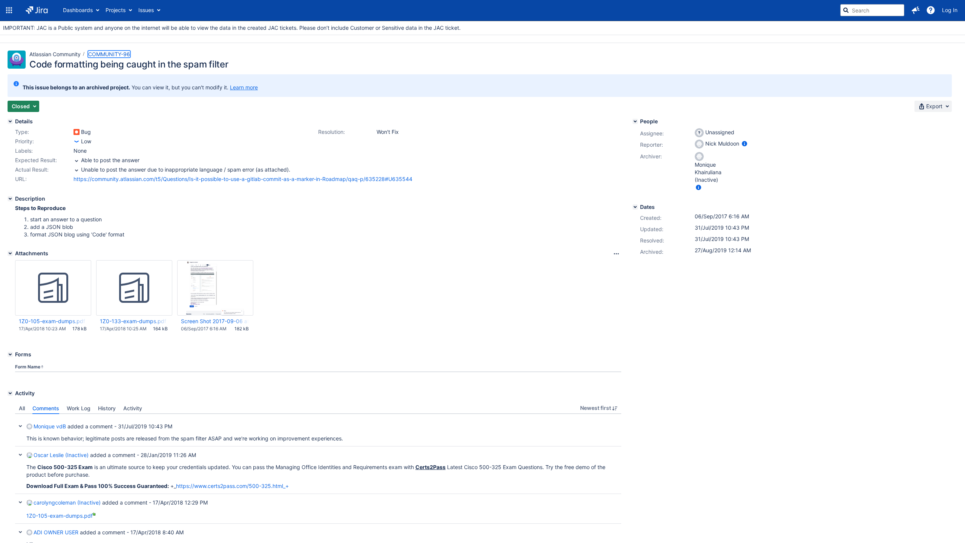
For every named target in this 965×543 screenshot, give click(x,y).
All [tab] (22, 408)
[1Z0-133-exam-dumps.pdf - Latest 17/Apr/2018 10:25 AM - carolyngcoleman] (134, 288)
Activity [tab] (132, 408)
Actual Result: (32, 169)
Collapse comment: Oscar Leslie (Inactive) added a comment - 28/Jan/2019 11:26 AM (20, 455)
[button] (9, 10)
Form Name (27, 367)
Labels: (24, 150)
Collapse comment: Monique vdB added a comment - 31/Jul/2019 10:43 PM (20, 426)
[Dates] (635, 207)
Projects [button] (116, 10)
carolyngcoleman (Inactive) (67, 502)
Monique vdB (50, 426)
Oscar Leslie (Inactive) (61, 455)
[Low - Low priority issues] (77, 141)
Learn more (244, 87)
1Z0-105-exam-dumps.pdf (52, 321)
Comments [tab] (45, 408)
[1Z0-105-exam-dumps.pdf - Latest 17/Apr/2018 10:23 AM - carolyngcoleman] (53, 288)
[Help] (931, 10)
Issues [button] (146, 10)
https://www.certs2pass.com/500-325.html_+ (232, 486)
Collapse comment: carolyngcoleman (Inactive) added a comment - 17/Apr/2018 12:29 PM (20, 502)
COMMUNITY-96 (109, 54)
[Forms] (10, 354)
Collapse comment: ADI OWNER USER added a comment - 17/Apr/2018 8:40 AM (20, 532)
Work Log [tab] (78, 408)
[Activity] (10, 393)
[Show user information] (744, 143)
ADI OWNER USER (56, 532)
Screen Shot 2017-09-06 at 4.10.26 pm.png (215, 321)
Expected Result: (36, 160)
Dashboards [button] (78, 10)
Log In (949, 10)
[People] (635, 121)
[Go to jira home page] (37, 10)
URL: (21, 179)
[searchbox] (872, 10)
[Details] (10, 121)
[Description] (10, 198)
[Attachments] (10, 253)
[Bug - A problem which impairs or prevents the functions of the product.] (77, 132)
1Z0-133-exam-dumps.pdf (133, 321)
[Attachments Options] (616, 253)
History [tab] (107, 408)
